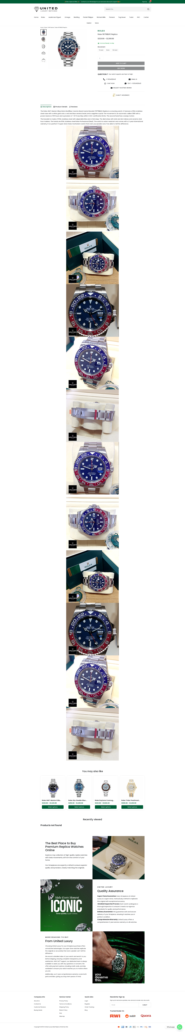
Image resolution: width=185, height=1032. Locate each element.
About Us (37, 1001)
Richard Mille (101, 17)
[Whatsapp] (179, 1027)
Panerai (112, 17)
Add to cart (121, 63)
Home (36, 17)
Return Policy (63, 1010)
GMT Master (51, 27)
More (97, 23)
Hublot (89, 23)
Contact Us (37, 1004)
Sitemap (62, 1016)
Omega (67, 17)
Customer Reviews (40, 1007)
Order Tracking (89, 1007)
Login (86, 1001)
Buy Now (121, 68)
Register (87, 1004)
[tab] (45, 107)
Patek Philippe (88, 17)
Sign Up (144, 2)
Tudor (131, 17)
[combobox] (125, 9)
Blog (86, 1010)
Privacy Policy (63, 1001)
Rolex (43, 17)
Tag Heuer (122, 17)
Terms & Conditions (65, 1004)
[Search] (148, 9)
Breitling (76, 17)
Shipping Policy (64, 1007)
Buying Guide (38, 1010)
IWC (138, 17)
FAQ (60, 1013)
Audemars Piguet (55, 17)
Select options (53, 807)
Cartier (146, 17)
